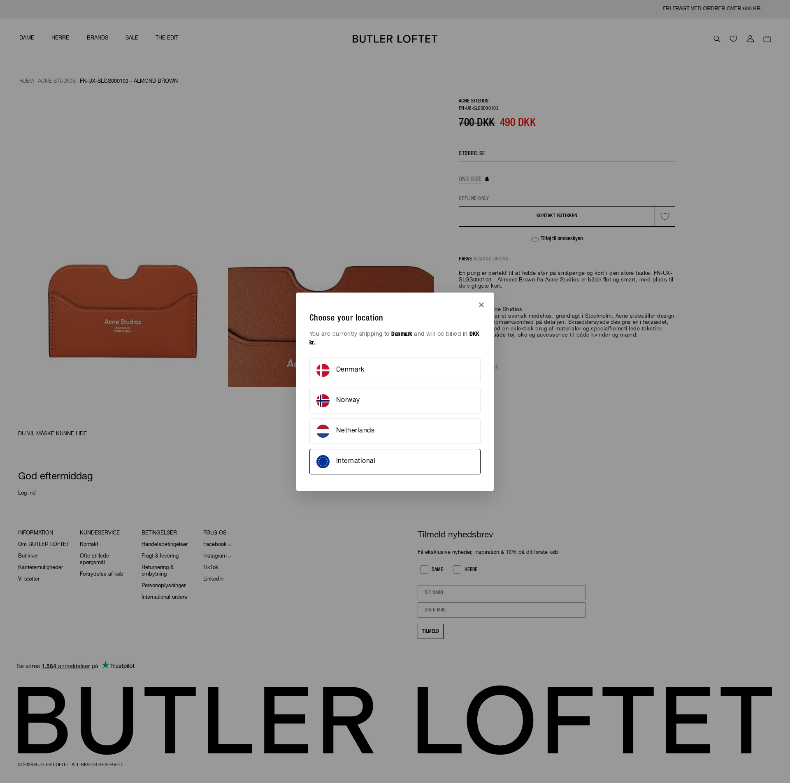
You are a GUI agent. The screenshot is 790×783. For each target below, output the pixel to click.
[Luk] (481, 305)
